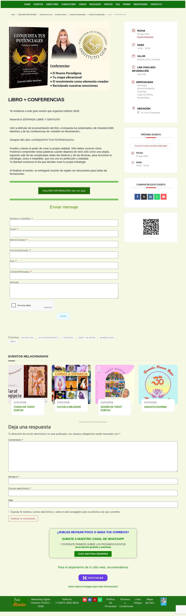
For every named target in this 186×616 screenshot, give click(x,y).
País (12, 261)
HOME (27, 4)
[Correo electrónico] (164, 197)
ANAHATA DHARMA (155, 407)
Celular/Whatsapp (20, 271)
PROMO (126, 4)
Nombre (13, 477)
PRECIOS (108, 4)
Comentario (15, 440)
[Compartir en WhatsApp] (157, 197)
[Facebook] (90, 600)
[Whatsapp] (100, 600)
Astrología (28, 338)
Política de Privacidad (110, 603)
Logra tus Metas (87, 338)
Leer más (141, 74)
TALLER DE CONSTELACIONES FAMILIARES (151, 146)
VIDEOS (82, 4)
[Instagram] (95, 600)
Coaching (68, 338)
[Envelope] (85, 600)
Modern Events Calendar (97, 422)
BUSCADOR (95, 4)
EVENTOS (38, 4)
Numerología (107, 338)
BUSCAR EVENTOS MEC (27, 15)
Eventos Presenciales (78, 15)
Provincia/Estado (19, 250)
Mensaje (14, 282)
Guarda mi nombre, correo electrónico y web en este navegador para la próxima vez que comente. (65, 512)
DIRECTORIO (52, 4)
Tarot (13, 342)
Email (13, 229)
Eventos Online (60, 15)
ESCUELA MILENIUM (69, 407)
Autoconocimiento (48, 338)
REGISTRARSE (140, 4)
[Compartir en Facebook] (137, 197)
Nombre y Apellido (20, 218)
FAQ (118, 4)
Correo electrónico (19, 488)
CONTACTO (156, 4)
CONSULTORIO (68, 4)
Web (10, 500)
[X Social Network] (144, 197)
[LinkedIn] (150, 197)
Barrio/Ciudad (18, 240)
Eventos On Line (46, 15)
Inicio (13, 15)
